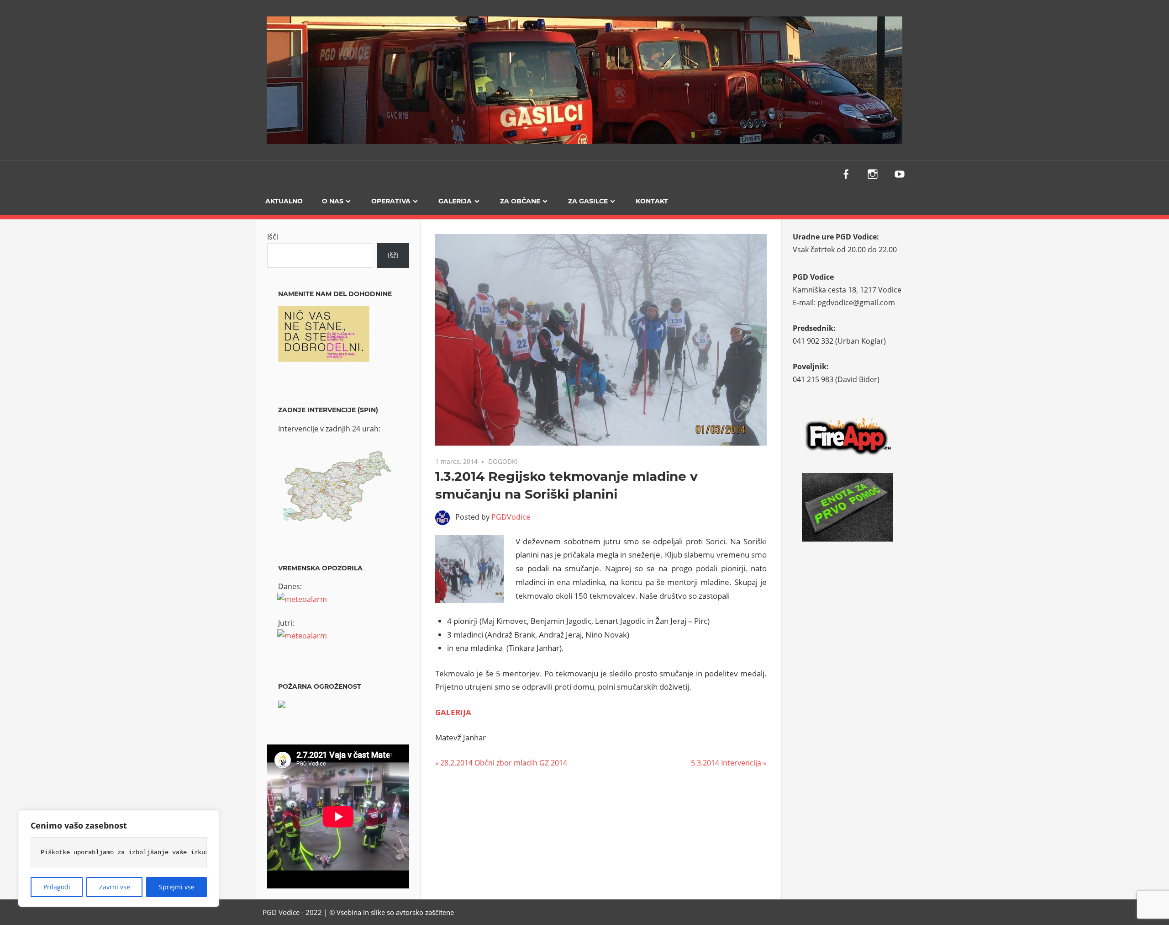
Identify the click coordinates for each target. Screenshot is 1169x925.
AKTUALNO (284, 201)
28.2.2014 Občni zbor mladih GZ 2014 (503, 763)
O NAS (332, 201)
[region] (118, 858)
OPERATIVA (391, 201)
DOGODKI (503, 461)
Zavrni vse (114, 886)
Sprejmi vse (177, 886)
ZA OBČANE (520, 201)
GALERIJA (455, 201)
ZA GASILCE (588, 201)
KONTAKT (652, 201)
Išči (272, 237)
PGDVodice (510, 517)
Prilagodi (56, 886)
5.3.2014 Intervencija (726, 763)
